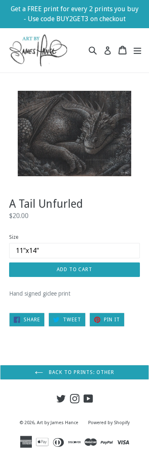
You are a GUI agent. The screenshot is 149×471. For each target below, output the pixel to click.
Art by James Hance (57, 422)
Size (13, 237)
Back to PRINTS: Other (80, 372)
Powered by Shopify (109, 422)
